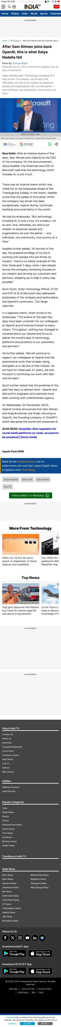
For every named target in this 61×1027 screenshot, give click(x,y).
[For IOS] (40, 971)
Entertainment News (12, 824)
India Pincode (8, 791)
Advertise (6, 742)
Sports (44, 13)
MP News (6, 891)
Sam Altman (43, 479)
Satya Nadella (11, 479)
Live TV (5, 763)
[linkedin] (35, 938)
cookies (12, 1023)
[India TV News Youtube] (58, 1)
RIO (34, 992)
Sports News (8, 829)
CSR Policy (23, 992)
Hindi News (7, 759)
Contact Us (7, 734)
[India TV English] (32, 6)
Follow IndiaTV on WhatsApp (28, 495)
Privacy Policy (45, 988)
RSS (41, 992)
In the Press (8, 751)
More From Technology (30, 528)
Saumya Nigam (20, 63)
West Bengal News (39, 887)
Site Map (13, 988)
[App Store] (40, 953)
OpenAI (7, 486)
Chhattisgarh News (11, 908)
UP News (6, 904)
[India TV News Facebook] (53, 1)
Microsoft (27, 479)
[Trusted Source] (26, 144)
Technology (15, 41)
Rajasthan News (38, 879)
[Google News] (9, 144)
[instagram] (20, 938)
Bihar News (7, 875)
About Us (6, 738)
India (25, 13)
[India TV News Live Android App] (14, 953)
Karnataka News (10, 920)
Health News (8, 845)
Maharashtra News (39, 875)
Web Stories (8, 772)
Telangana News (38, 883)
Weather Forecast (10, 787)
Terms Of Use (27, 988)
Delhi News (7, 879)
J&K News (7, 916)
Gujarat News (8, 912)
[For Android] (14, 971)
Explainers (7, 837)
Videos (15, 13)
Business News (9, 841)
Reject (45, 1023)
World (33, 13)
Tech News (7, 833)
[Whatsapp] (50, 144)
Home (4, 13)
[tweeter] (13, 938)
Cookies (10, 1017)
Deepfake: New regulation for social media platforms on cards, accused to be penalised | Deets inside (30, 433)
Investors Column (10, 755)
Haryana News (9, 883)
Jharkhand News (10, 887)
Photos (5, 816)
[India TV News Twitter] (56, 1)
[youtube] (27, 938)
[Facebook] (5, 938)
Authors (6, 767)
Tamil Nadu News (10, 900)
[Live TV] (57, 7)
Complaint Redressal (12, 747)
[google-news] (42, 938)
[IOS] (46, 1)
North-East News (10, 895)
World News (8, 812)
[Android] (49, 1)
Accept (27, 1023)
